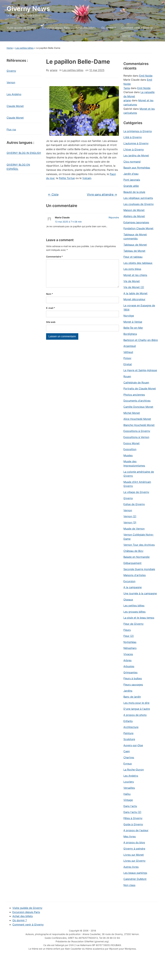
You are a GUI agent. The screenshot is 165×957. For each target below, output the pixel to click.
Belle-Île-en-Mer (133, 327)
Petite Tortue (67, 178)
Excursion (129, 581)
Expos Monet (131, 443)
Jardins (127, 690)
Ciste (53, 194)
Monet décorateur (134, 299)
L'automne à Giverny (136, 143)
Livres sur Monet (133, 854)
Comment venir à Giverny (137, 27)
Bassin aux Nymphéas (136, 167)
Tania (126, 88)
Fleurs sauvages (133, 684)
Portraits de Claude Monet (139, 388)
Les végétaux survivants (138, 198)
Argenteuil (129, 346)
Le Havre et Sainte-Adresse (140, 370)
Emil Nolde (145, 75)
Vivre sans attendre (102, 194)
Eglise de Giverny (134, 504)
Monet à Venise (132, 321)
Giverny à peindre (134, 848)
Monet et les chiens (135, 275)
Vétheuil (128, 352)
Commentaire (54, 256)
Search (154, 36)
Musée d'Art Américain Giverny (137, 484)
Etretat (127, 364)
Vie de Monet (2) (133, 287)
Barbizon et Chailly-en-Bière (140, 340)
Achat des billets (85, 27)
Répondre (114, 217)
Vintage (128, 800)
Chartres (128, 757)
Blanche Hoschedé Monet (139, 425)
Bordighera (130, 333)
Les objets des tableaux (137, 263)
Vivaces (128, 654)
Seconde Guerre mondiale (139, 569)
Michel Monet (131, 413)
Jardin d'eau (130, 173)
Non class (129, 885)
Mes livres (129, 836)
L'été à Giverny (132, 137)
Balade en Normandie (136, 556)
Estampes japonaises (136, 222)
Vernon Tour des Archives (139, 544)
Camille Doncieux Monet (138, 406)
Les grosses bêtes (134, 611)
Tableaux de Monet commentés (135, 236)
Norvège (128, 315)
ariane (53, 70)
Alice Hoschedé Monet (137, 418)
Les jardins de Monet (136, 155)
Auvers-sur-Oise (133, 745)
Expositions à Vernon (136, 437)
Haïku (127, 794)
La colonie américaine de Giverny (138, 474)
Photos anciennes (134, 394)
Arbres (127, 660)
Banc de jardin (132, 696)
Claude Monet (15, 106)
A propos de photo (135, 715)
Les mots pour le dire (136, 702)
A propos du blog (134, 842)
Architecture (130, 727)
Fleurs (127, 630)
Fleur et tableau (132, 256)
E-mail (50, 308)
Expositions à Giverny (136, 431)
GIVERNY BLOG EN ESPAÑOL (18, 166)
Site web (50, 322)
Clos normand (132, 161)
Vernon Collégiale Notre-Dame (138, 536)
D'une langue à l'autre (136, 708)
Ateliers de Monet (134, 216)
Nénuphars (129, 648)
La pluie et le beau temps (138, 617)
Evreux (127, 763)
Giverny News (28, 9)
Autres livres (131, 866)
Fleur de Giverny (133, 623)
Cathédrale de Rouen (136, 382)
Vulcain (86, 178)
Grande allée (131, 185)
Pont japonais (131, 179)
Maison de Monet (134, 210)
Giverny (11, 70)
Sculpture (129, 739)
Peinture (128, 733)
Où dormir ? (108, 27)
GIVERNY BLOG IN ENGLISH (24, 152)
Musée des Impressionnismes (134, 463)
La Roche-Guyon (133, 769)
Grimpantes (130, 672)
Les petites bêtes (24, 48)
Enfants (128, 721)
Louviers (128, 781)
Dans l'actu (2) (132, 812)
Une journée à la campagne (140, 593)
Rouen (127, 376)
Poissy (127, 358)
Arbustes (128, 666)
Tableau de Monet (134, 250)
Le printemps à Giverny (137, 131)
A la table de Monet (135, 293)
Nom (49, 293)
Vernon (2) (129, 516)
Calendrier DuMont (134, 879)
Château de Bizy (133, 551)
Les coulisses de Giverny (138, 204)
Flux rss (11, 129)
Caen (126, 751)
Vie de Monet (131, 281)
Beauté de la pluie (134, 192)
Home (10, 48)
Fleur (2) (128, 636)
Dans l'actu (130, 806)
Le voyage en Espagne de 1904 (139, 307)
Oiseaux (128, 599)
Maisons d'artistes (134, 575)
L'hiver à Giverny (133, 149)
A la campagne (132, 587)
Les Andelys (14, 94)
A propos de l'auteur (135, 830)
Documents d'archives (136, 400)
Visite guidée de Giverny (22, 27)
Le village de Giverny (136, 492)
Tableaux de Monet (135, 244)
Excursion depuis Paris (56, 27)
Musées (128, 455)
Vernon (11, 82)
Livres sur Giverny (134, 860)
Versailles (129, 787)
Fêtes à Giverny (132, 818)
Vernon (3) (129, 522)
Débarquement (132, 563)
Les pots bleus (132, 269)
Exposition (129, 449)
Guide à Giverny (133, 824)
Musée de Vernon (134, 528)
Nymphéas (129, 642)
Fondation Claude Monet (138, 228)
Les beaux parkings (135, 872)
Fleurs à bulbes (132, 678)
